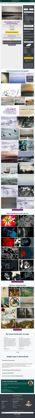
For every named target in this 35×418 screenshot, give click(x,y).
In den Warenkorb (29, 58)
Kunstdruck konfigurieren (12, 32)
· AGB (2, 404)
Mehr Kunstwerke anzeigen (17, 329)
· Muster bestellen (15, 407)
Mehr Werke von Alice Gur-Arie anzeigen (17, 281)
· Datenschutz (3, 405)
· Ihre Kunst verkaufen (15, 403)
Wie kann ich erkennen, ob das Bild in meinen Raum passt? (11, 370)
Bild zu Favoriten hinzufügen (16, 41)
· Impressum (2, 403)
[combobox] (29, 12)
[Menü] (1, 1)
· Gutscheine (14, 406)
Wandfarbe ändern (7, 43)
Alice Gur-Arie (16, 3)
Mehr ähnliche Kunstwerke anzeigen (17, 209)
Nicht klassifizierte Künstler (10, 3)
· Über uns (2, 408)
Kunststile (5, 3)
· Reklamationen (3, 407)
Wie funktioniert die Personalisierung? (8, 360)
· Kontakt (2, 402)
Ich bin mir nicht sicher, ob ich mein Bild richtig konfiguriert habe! (12, 375)
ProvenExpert (8, 348)
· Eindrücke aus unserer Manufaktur (17, 405)
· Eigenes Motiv (14, 402)
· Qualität (14, 404)
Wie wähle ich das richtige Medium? (8, 373)
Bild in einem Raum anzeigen (16, 43)
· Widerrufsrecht (3, 406)
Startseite (2, 3)
